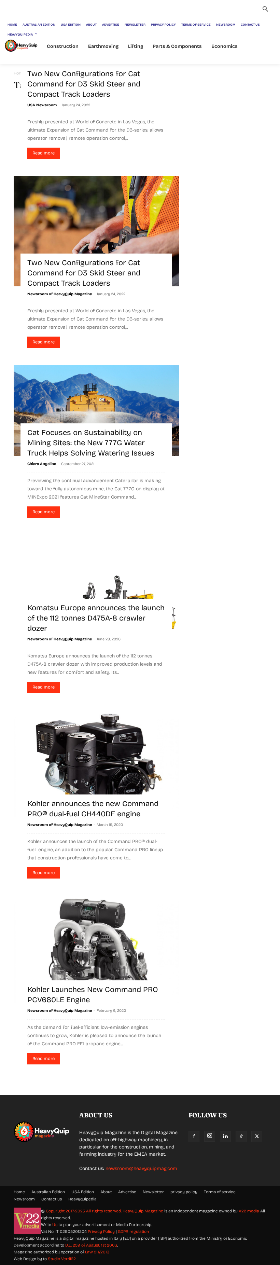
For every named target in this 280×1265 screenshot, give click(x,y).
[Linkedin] (225, 1136)
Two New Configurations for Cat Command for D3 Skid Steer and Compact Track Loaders (83, 84)
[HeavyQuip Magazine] (21, 46)
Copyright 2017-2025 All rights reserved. (84, 1211)
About (106, 1191)
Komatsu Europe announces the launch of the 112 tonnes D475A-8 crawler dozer (96, 618)
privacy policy (183, 1191)
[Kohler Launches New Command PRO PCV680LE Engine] (96, 949)
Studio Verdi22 (62, 1258)
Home (19, 1191)
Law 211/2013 (97, 1252)
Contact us (51, 1199)
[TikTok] (241, 1136)
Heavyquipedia (82, 1199)
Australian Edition (48, 1191)
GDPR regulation (133, 1231)
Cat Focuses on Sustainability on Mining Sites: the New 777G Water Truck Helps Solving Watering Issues (90, 443)
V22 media (249, 1211)
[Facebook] (193, 1136)
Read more (43, 153)
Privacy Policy (101, 1231)
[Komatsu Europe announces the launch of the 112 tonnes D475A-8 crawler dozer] (96, 583)
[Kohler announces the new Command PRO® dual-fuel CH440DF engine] (96, 763)
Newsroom (24, 1199)
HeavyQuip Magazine (143, 1211)
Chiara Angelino (41, 464)
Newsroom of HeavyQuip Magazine (59, 294)
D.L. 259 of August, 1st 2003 (91, 1245)
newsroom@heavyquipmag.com (141, 1168)
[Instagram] (209, 1136)
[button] (265, 10)
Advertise (127, 1191)
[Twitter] (256, 1136)
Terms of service (220, 1191)
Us (54, 1224)
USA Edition (82, 1191)
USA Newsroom (42, 105)
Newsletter (153, 1191)
